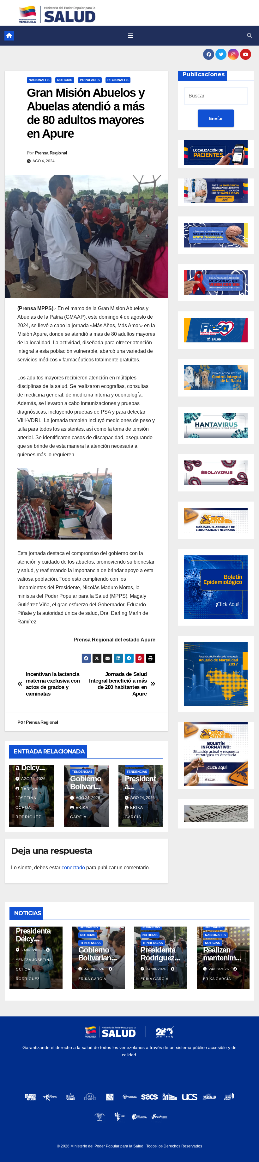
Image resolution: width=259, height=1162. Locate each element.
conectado (73, 867)
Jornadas (89, 927)
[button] (249, 35)
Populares (90, 80)
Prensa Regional (51, 152)
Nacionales (39, 80)
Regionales (118, 80)
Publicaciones (204, 74)
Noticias (64, 80)
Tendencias (82, 771)
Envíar (216, 118)
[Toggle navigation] (130, 35)
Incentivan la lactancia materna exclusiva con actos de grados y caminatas (53, 684)
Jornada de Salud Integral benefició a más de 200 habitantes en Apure (118, 684)
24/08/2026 (32, 950)
